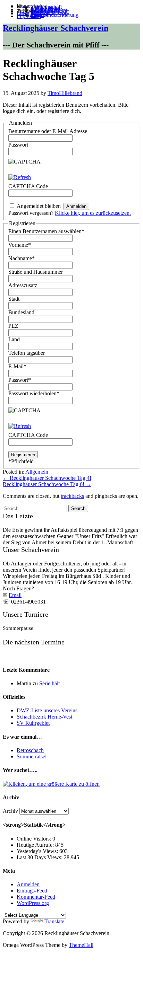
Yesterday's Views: (38, 851)
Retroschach (30, 750)
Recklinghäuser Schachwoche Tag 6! (47, 484)
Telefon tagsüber (26, 353)
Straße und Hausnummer (35, 272)
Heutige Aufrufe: (36, 845)
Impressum (29, 16)
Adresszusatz (22, 285)
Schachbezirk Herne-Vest (44, 717)
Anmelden (28, 884)
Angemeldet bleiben (39, 206)
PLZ (13, 326)
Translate (54, 921)
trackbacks (72, 496)
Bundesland (21, 312)
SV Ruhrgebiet (33, 723)
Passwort (18, 145)
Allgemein (36, 472)
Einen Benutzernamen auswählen (46, 231)
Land (14, 339)
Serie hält (49, 683)
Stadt (13, 299)
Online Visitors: (34, 839)
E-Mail (17, 366)
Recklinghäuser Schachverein (55, 28)
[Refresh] (19, 177)
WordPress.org (33, 903)
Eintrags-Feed (32, 891)
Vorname (19, 245)
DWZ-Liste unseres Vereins (47, 710)
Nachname (21, 258)
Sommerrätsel (32, 756)
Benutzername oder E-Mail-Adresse (47, 131)
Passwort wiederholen (33, 393)
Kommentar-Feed (36, 897)
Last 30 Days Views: (40, 857)
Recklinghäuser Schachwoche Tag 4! (47, 478)
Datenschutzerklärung (54, 15)
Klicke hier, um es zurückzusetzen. (93, 213)
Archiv (10, 811)
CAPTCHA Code (28, 435)
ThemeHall (81, 945)
